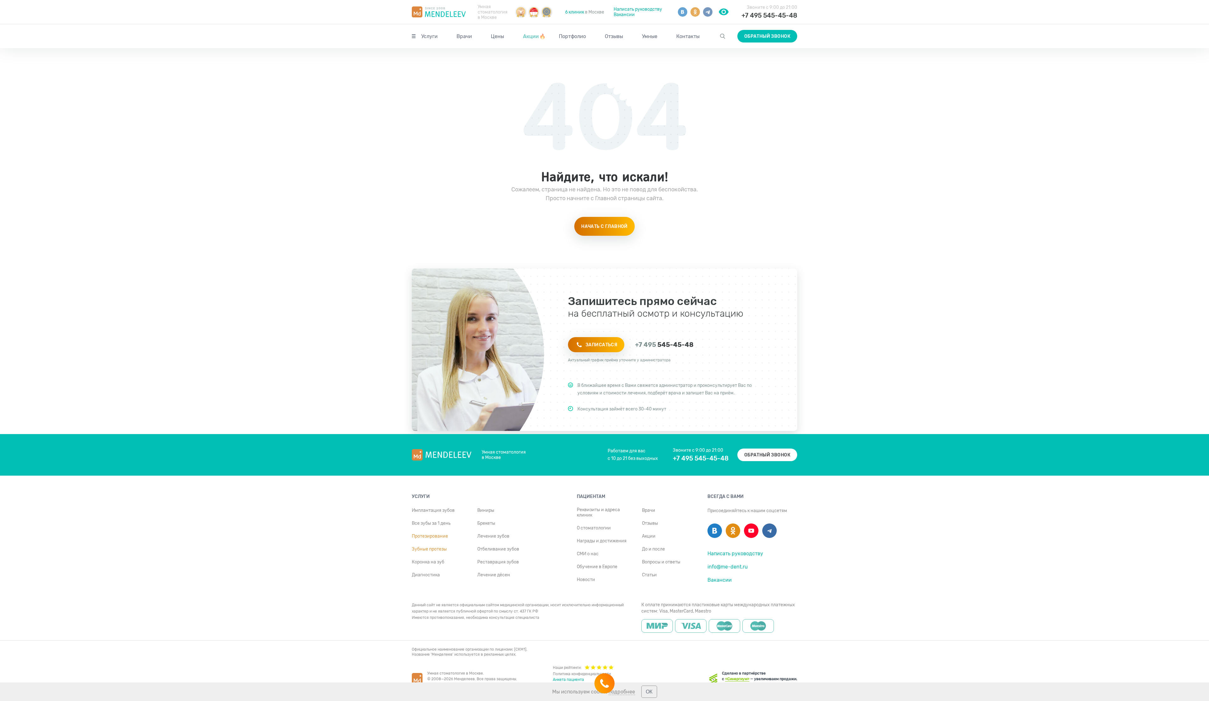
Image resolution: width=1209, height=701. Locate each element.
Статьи (649, 575)
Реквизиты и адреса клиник (598, 512)
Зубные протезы (429, 549)
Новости (586, 579)
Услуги (429, 36)
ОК (649, 691)
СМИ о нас (588, 554)
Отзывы (614, 36)
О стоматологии (594, 528)
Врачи (464, 36)
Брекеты (486, 523)
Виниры (485, 510)
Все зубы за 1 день (431, 523)
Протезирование (430, 536)
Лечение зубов (493, 536)
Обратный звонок (767, 36)
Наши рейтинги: (567, 667)
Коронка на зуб (428, 562)
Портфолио (572, 36)
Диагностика (426, 575)
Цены (497, 36)
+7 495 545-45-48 (769, 15)
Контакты (688, 36)
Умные (649, 36)
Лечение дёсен (493, 575)
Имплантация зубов (433, 510)
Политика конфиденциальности (582, 674)
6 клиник (574, 12)
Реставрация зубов (498, 562)
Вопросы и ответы (661, 562)
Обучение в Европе (597, 566)
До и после (653, 549)
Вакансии (624, 14)
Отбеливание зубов (498, 549)
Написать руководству (638, 9)
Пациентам (591, 496)
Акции (534, 36)
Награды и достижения (602, 541)
